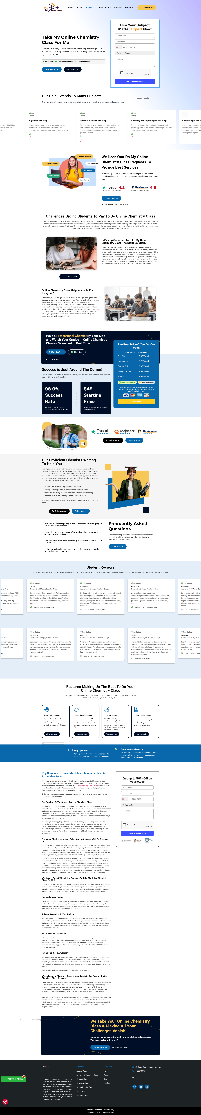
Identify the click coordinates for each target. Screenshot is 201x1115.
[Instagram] (147, 1087)
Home (70, 7)
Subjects (89, 7)
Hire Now (129, 7)
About (79, 7)
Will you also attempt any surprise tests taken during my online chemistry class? (71, 525)
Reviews (118, 7)
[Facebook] (134, 1087)
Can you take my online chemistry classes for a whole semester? (70, 542)
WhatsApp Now (15, 1078)
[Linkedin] (141, 1087)
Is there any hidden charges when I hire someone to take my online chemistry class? (72, 550)
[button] (90, 7)
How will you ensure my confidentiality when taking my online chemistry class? (71, 533)
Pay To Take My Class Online (87, 786)
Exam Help (104, 7)
